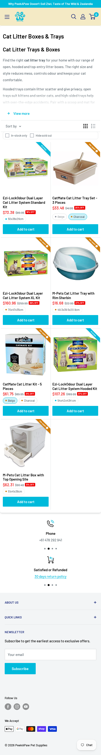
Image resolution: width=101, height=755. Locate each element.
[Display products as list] (93, 126)
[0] (92, 16)
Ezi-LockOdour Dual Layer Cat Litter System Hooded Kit (74, 386)
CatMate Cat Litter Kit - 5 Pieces (22, 386)
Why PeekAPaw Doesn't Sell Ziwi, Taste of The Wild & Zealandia (50, 4)
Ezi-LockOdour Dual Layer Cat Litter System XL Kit (23, 295)
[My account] (83, 16)
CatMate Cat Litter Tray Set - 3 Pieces (74, 200)
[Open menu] (7, 17)
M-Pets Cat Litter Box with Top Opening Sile (23, 477)
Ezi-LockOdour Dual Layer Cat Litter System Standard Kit (24, 202)
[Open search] (73, 16)
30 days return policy (50, 576)
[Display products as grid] (85, 126)
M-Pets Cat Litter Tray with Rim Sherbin (73, 295)
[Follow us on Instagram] (17, 706)
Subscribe (20, 668)
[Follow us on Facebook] (8, 706)
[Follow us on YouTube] (26, 706)
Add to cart (26, 229)
